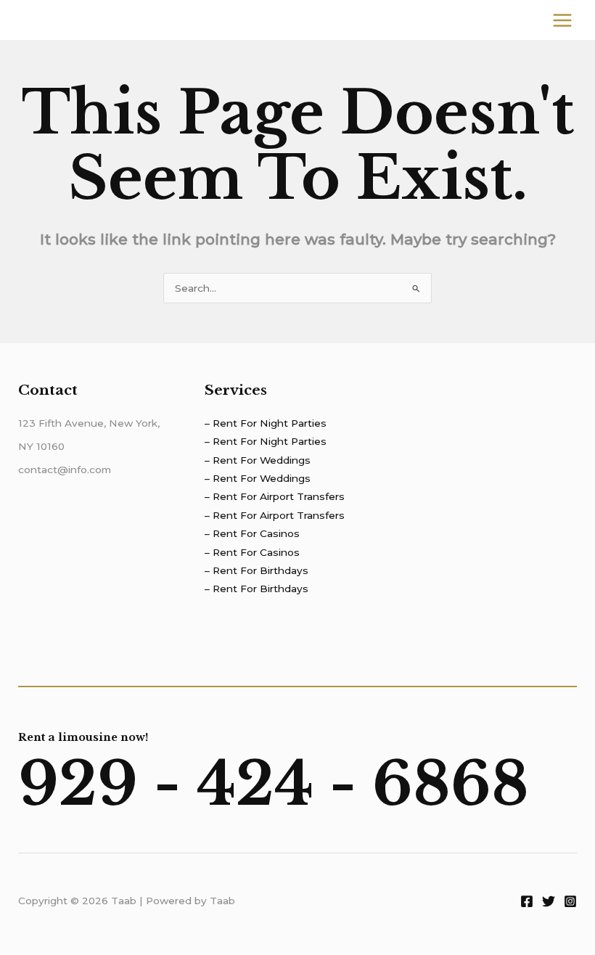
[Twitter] (548, 901)
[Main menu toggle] (562, 19)
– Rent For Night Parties (266, 423)
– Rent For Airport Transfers (275, 496)
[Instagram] (570, 901)
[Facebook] (526, 901)
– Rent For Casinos (252, 533)
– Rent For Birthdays (256, 570)
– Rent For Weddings (258, 460)
